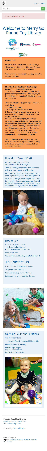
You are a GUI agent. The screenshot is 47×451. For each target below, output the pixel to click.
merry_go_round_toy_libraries (24, 276)
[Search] (43, 8)
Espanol (20, 439)
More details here (11, 253)
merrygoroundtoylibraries (22, 273)
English (6, 439)
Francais (27, 439)
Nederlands (7, 442)
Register (37, 3)
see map (20, 352)
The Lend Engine (19, 428)
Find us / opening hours (12, 423)
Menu (43, 3)
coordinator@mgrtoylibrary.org (21, 266)
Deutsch (13, 439)
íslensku (34, 439)
